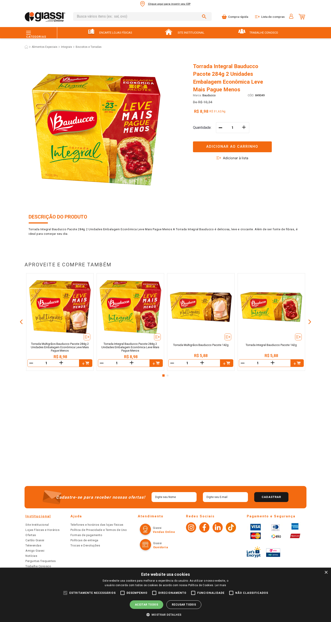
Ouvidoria (160, 547)
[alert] (165, 595)
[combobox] (142, 16)
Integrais (66, 46)
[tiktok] (231, 528)
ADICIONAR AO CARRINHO (232, 146)
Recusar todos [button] (184, 604)
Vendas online (164, 532)
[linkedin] (218, 528)
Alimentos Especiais (44, 46)
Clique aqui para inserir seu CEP (169, 3)
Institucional (38, 516)
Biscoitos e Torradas (89, 46)
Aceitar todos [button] (146, 604)
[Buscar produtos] (205, 16)
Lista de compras (273, 16)
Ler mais (220, 585)
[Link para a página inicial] (26, 47)
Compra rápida (238, 16)
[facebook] (204, 528)
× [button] (326, 572)
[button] (247, 144)
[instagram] (191, 528)
